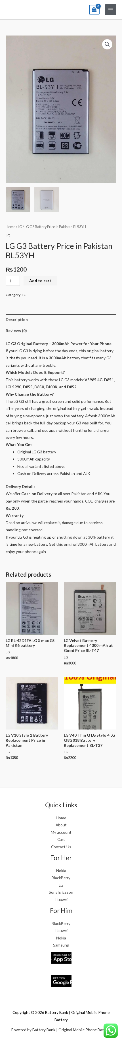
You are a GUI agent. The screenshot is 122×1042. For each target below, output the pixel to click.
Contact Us (61, 846)
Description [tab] (17, 319)
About (61, 824)
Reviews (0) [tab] (16, 330)
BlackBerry (61, 877)
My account (61, 832)
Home (10, 227)
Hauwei (61, 930)
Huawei (61, 899)
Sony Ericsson (61, 892)
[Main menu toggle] (110, 9)
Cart (61, 839)
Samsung (61, 945)
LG (20, 227)
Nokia (61, 870)
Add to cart (40, 280)
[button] (107, 44)
